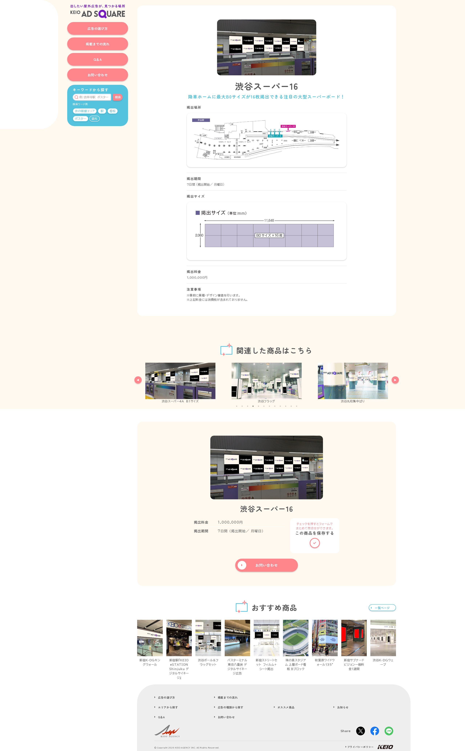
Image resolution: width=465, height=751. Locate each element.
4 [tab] (253, 406)
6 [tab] (264, 406)
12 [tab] (296, 406)
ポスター (80, 118)
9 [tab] (280, 406)
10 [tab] (286, 406)
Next (393, 378)
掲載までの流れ (228, 697)
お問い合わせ (226, 717)
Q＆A (161, 717)
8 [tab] (275, 406)
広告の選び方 (166, 697)
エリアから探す (168, 707)
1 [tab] (236, 406)
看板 (113, 111)
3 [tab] (247, 406)
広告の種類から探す (230, 707)
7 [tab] (269, 406)
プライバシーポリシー (360, 747)
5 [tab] (258, 406)
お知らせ (343, 707)
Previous (136, 378)
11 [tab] (291, 406)
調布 (95, 118)
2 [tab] (242, 406)
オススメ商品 (286, 707)
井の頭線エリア (85, 111)
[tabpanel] (180, 383)
